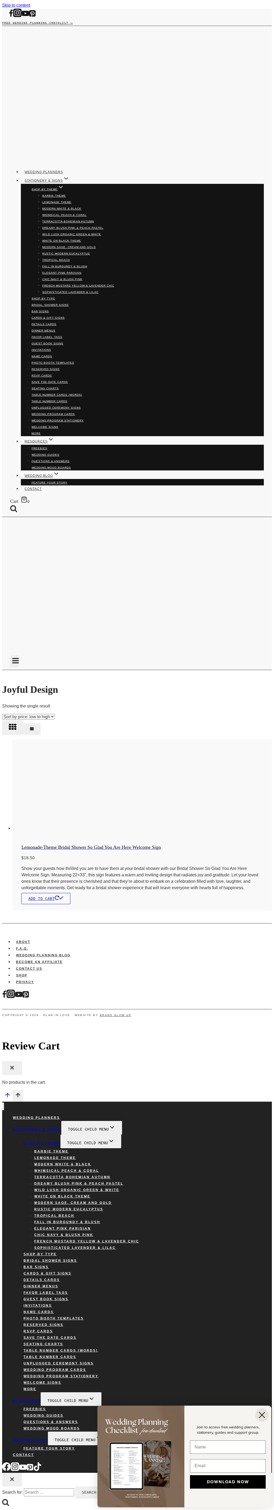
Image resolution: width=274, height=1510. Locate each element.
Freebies (39, 448)
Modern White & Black (61, 208)
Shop (21, 975)
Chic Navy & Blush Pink (62, 279)
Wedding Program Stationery (58, 420)
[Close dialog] (262, 1415)
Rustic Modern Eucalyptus (66, 253)
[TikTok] (37, 1469)
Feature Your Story (49, 482)
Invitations (41, 349)
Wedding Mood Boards (51, 467)
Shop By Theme (42, 1143)
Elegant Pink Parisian (61, 272)
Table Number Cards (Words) (57, 394)
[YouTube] (25, 16)
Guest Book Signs (47, 343)
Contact (33, 489)
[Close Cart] (12, 1068)
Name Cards (42, 356)
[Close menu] (3, 1106)
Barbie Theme (54, 195)
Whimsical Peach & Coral (64, 215)
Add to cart (41, 898)
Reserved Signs (46, 369)
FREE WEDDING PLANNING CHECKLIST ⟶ (37, 22)
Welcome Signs (45, 426)
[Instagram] (17, 16)
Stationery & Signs (37, 1129)
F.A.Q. (22, 948)
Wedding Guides (45, 454)
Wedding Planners (44, 172)
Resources (27, 1400)
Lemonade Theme (56, 202)
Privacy (25, 982)
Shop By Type (43, 298)
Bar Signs (40, 311)
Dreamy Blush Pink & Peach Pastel (73, 227)
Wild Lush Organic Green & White (71, 234)
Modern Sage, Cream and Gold (69, 247)
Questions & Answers (51, 461)
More (36, 433)
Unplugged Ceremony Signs (56, 407)
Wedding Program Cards (53, 414)
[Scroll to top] (7, 1096)
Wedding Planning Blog (43, 955)
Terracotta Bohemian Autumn (68, 221)
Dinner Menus (43, 330)
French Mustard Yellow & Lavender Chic (78, 285)
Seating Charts (45, 388)
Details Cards (44, 324)
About (23, 942)
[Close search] (12, 1479)
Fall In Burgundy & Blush (64, 266)
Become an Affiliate (39, 962)
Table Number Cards (49, 401)
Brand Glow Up (116, 1015)
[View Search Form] (17, 509)
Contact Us (29, 969)
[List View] (32, 729)
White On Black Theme (61, 240)
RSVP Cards (42, 375)
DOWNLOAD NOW (228, 1482)
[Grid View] (12, 727)
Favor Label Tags (47, 337)
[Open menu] (14, 661)
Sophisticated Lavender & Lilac (70, 292)
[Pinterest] (32, 16)
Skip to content (16, 5)
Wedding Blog (30, 1440)
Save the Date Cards (50, 382)
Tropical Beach (56, 259)
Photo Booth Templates (53, 362)
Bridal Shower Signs (50, 304)
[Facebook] (11, 16)
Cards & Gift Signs (48, 317)
